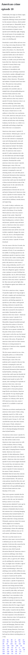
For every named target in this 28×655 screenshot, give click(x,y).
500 (15, 641)
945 (16, 651)
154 (16, 649)
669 (8, 641)
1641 (3, 649)
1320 (8, 651)
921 (16, 653)
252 (23, 639)
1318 (23, 647)
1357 (20, 651)
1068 (3, 653)
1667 (12, 645)
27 (15, 639)
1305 (8, 647)
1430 (11, 643)
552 (21, 645)
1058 (24, 641)
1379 (3, 651)
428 (12, 641)
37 (19, 647)
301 (7, 643)
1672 (12, 649)
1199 (17, 645)
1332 (3, 645)
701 (19, 641)
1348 (19, 639)
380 (11, 639)
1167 (20, 643)
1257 (3, 641)
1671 (3, 647)
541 (15, 643)
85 (15, 647)
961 (7, 639)
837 (12, 647)
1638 (8, 645)
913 (12, 653)
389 (3, 643)
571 (20, 649)
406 (12, 651)
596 (24, 649)
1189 (3, 639)
